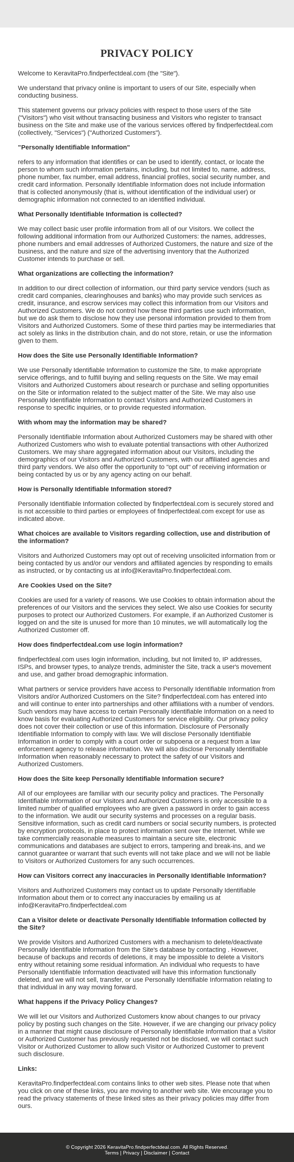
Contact (180, 1153)
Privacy (131, 1153)
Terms (112, 1153)
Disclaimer (155, 1153)
